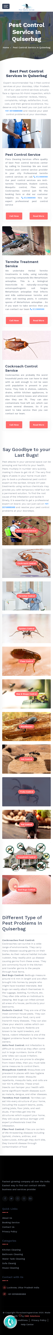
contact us (8, 1227)
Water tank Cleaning (13, 1259)
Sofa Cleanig (9, 1263)
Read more (38, 216)
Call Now (14, 216)
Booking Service (11, 1222)
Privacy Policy (9, 1231)
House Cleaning (10, 1268)
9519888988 (41, 177)
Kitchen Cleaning (11, 1249)
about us (7, 1218)
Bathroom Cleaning (12, 1254)
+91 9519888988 (14, 110)
